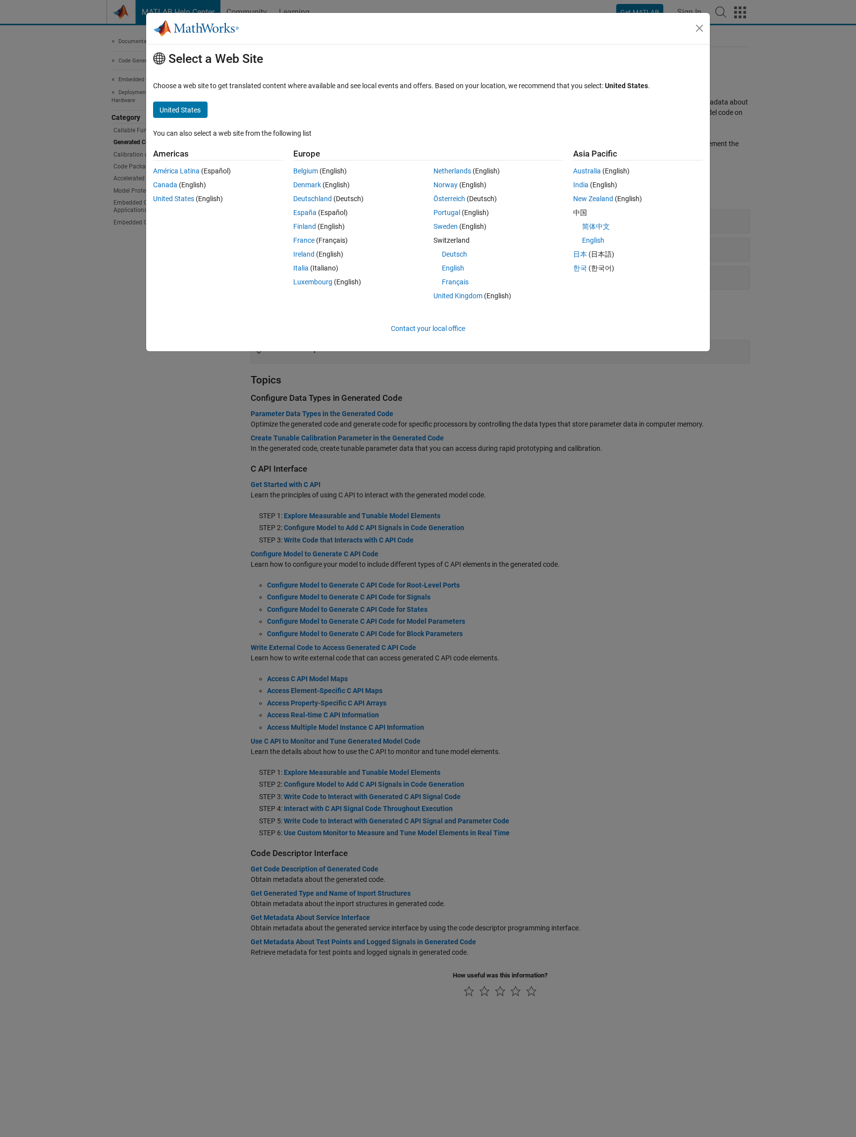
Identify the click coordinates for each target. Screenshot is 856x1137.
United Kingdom (457, 296)
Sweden (445, 226)
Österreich (449, 199)
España (305, 213)
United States (173, 199)
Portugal (446, 213)
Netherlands (452, 171)
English (453, 268)
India (580, 185)
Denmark (307, 185)
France (304, 240)
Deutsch (454, 254)
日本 (580, 254)
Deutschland (312, 199)
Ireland (304, 254)
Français (455, 282)
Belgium (305, 171)
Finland (304, 226)
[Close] (699, 28)
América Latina (176, 171)
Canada (165, 185)
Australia (587, 171)
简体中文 (596, 226)
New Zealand (593, 199)
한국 (580, 268)
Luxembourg (312, 282)
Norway (445, 185)
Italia (301, 268)
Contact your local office (428, 328)
